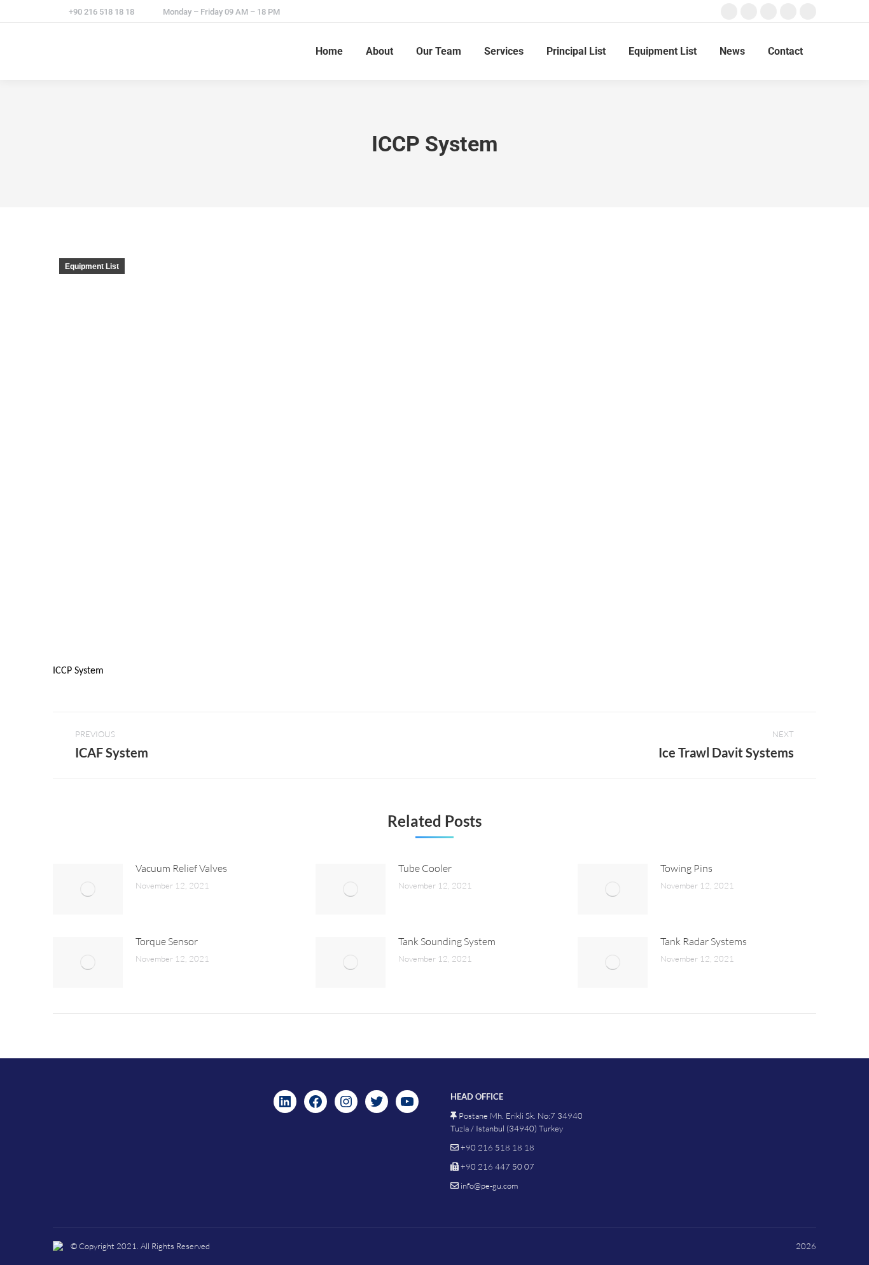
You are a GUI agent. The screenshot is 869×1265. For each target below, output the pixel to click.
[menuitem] (329, 51)
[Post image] (88, 889)
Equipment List (92, 266)
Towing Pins (686, 868)
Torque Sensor (167, 941)
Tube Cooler (425, 868)
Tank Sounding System (447, 941)
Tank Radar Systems (703, 941)
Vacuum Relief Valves (181, 868)
